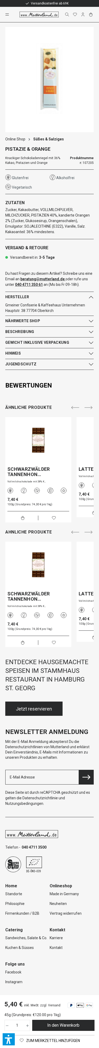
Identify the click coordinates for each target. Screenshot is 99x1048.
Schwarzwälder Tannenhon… (28, 472)
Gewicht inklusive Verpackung (37, 342)
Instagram (13, 982)
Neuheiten (58, 904)
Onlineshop (61, 885)
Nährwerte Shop (22, 321)
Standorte (13, 894)
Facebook (13, 972)
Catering (14, 929)
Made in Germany (64, 894)
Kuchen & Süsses (19, 948)
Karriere (56, 938)
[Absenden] (86, 777)
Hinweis (13, 353)
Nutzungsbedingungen (24, 803)
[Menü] (8, 14)
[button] (9, 1039)
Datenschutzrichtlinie (40, 798)
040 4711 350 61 (29, 284)
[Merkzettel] (75, 14)
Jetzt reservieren (34, 709)
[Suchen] (68, 14)
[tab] (48, 385)
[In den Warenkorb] (22, 518)
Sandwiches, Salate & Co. (26, 938)
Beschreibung (19, 332)
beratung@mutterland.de (42, 279)
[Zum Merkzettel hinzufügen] (53, 518)
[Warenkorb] (91, 14)
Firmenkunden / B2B (22, 913)
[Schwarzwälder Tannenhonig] (38, 440)
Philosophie (15, 904)
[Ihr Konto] (83, 14)
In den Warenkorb (63, 1025)
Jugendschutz (20, 364)
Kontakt (56, 948)
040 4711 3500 (34, 847)
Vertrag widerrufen (66, 913)
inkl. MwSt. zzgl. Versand (42, 1005)
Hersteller (17, 297)
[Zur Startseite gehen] (39, 14)
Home (11, 885)
